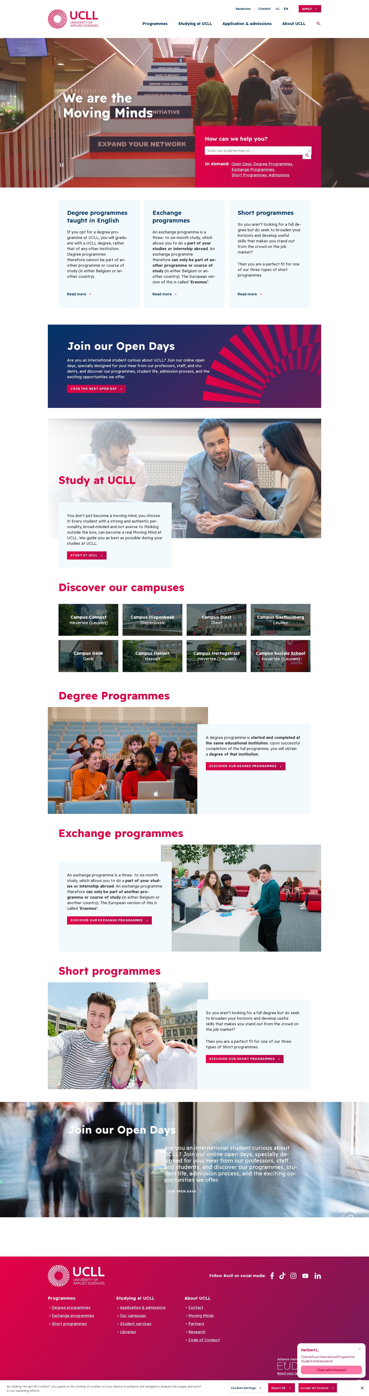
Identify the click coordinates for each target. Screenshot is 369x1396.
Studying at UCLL (195, 23)
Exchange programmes (73, 1315)
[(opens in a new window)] (272, 1275)
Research (196, 1331)
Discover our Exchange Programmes (106, 920)
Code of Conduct (204, 1339)
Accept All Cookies (314, 1388)
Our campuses (133, 1315)
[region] (184, 1388)
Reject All (278, 1388)
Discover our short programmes (242, 1059)
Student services (135, 1323)
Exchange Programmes (252, 169)
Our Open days (182, 1191)
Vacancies (243, 9)
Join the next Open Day (93, 389)
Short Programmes (249, 175)
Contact (264, 9)
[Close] (362, 1388)
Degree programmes (71, 1307)
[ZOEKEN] (307, 155)
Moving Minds (201, 1315)
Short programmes (69, 1323)
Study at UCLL (83, 555)
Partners (196, 1323)
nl (278, 9)
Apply (307, 9)
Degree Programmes (272, 163)
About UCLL (293, 23)
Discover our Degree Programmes (242, 766)
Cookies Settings (243, 1388)
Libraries (128, 1331)
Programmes (155, 23)
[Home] (73, 19)
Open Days (241, 163)
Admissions (279, 175)
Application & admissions (247, 23)
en (286, 9)
